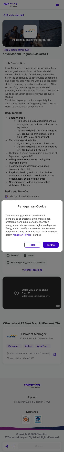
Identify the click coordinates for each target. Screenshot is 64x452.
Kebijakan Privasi (22, 234)
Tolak (32, 244)
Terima (51, 244)
